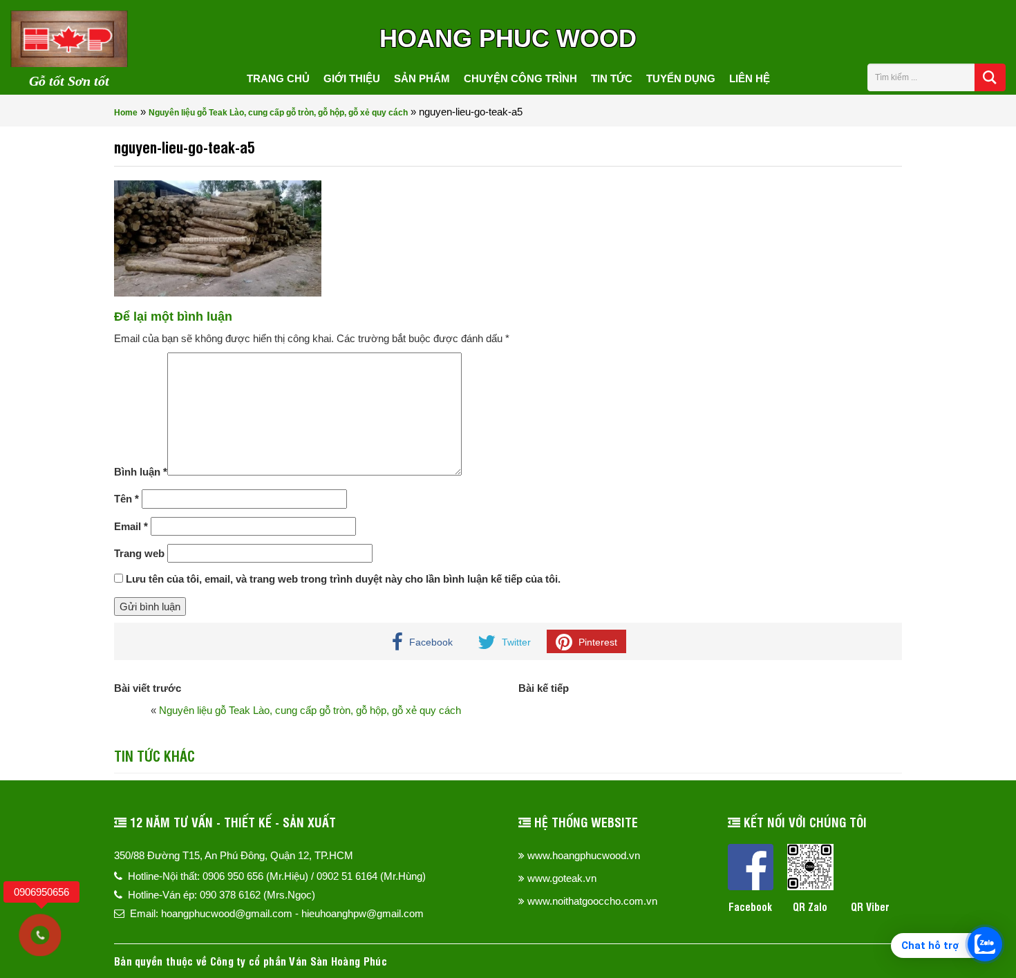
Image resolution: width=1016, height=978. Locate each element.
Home (126, 113)
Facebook (750, 906)
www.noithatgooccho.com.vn (592, 901)
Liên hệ (749, 78)
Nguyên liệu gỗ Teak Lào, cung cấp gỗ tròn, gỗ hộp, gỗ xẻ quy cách (278, 113)
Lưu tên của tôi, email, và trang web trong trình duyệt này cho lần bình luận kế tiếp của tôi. (343, 579)
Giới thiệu (351, 78)
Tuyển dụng (680, 78)
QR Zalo (810, 906)
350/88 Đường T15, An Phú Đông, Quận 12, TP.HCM (233, 855)
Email (131, 526)
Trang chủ (278, 78)
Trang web (139, 553)
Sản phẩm (422, 78)
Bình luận (140, 472)
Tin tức (611, 78)
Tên (126, 499)
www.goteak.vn (561, 878)
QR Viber (870, 906)
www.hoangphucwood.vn (583, 855)
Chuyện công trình (520, 78)
